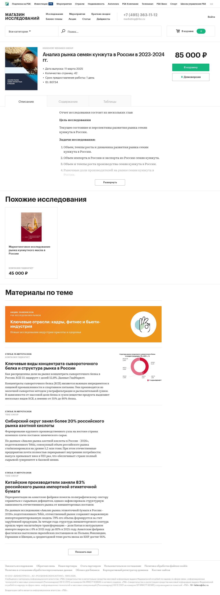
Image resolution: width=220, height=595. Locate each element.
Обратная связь (45, 566)
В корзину (191, 67)
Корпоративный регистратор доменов (125, 570)
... (211, 3)
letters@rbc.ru (201, 584)
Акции (72, 19)
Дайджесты (103, 19)
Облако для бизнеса (88, 570)
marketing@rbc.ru (134, 19)
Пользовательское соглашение (122, 566)
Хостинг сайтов (161, 570)
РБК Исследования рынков (25, 315)
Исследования (54, 14)
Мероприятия (77, 14)
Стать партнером (90, 566)
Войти (211, 17)
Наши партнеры (67, 566)
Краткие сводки (100, 14)
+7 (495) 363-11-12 (140, 15)
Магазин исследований (22, 16)
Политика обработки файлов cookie (166, 566)
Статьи (86, 19)
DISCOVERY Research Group (58, 48)
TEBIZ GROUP (12, 415)
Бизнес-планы (54, 19)
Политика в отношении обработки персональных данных (38, 570)
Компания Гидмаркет (21, 268)
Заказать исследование (19, 566)
